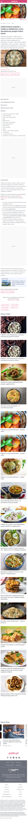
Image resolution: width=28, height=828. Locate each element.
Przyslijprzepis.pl (20, 789)
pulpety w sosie (14, 307)
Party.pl (20, 784)
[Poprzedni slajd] (1, 731)
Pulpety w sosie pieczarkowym (8, 292)
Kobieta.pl (20, 787)
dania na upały (5, 309)
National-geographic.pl (6, 796)
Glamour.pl (6, 787)
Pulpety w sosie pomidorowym (8, 291)
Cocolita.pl (6, 789)
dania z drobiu (15, 304)
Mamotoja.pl (6, 792)
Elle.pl (6, 784)
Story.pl (20, 796)
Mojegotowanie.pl (6, 794)
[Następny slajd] (26, 731)
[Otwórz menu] (1, 1)
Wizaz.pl (20, 794)
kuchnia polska (5, 307)
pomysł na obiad (5, 304)
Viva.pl (20, 792)
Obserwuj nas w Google (9, 74)
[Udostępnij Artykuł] (17, 74)
